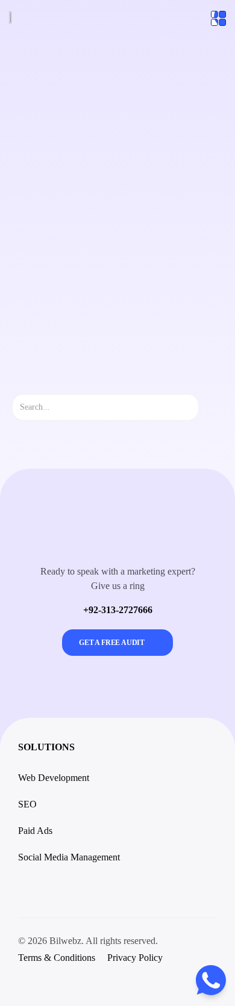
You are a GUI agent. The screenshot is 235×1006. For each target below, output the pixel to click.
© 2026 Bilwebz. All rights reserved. (88, 941)
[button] (26, 890)
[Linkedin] (78, 982)
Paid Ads (35, 830)
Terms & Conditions (56, 957)
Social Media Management (69, 857)
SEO (27, 804)
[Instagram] (24, 982)
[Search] (209, 407)
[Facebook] (51, 982)
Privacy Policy (135, 957)
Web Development (53, 778)
